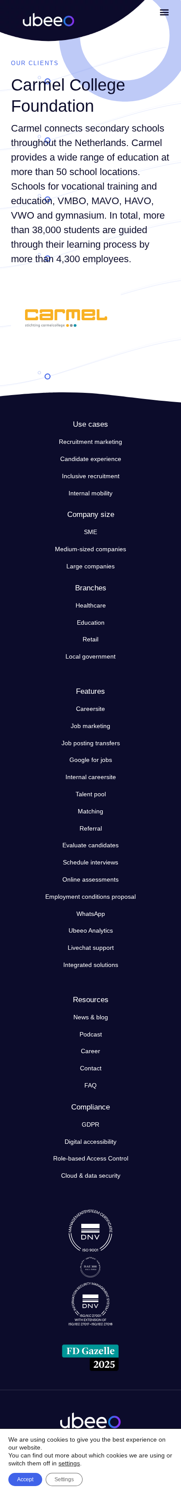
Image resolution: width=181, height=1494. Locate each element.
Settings (64, 1479)
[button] (164, 11)
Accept (25, 1479)
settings (69, 1463)
